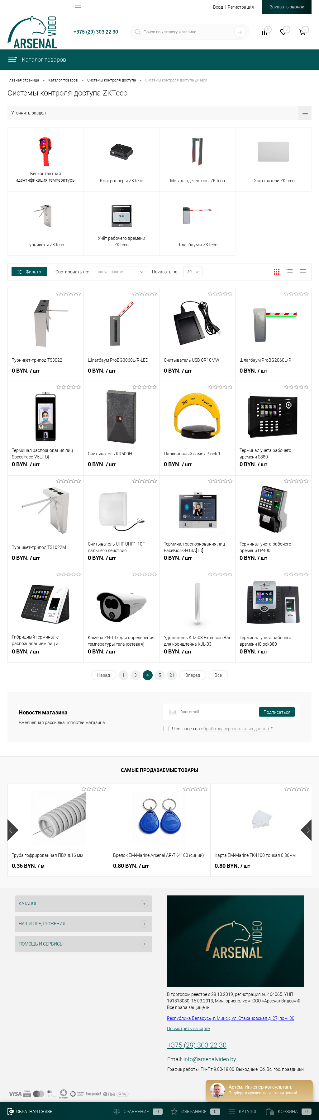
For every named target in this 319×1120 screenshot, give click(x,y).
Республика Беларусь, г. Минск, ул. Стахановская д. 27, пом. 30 (230, 1018)
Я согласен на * (222, 728)
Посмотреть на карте (188, 1028)
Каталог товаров (43, 59)
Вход (218, 7)
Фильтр (33, 271)
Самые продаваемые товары (159, 770)
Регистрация (241, 7)
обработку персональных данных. (236, 728)
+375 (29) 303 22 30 (96, 31)
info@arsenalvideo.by (209, 1059)
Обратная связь (34, 1111)
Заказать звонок (287, 6)
